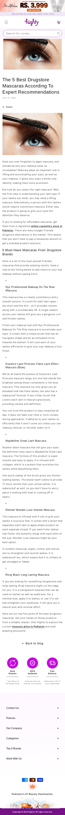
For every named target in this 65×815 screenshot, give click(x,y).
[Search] (58, 33)
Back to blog (34, 643)
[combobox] (32, 33)
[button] (6, 22)
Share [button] (9, 107)
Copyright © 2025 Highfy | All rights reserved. (32, 812)
